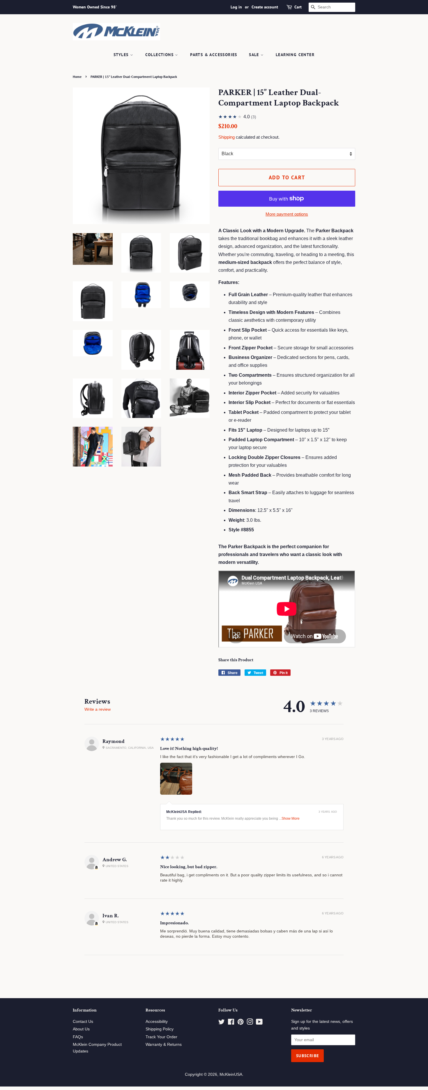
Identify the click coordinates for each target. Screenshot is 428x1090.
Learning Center (295, 54)
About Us (81, 1029)
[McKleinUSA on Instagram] (250, 1023)
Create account (265, 7)
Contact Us (83, 1021)
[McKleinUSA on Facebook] (231, 1023)
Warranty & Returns (164, 1044)
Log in (236, 7)
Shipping (226, 137)
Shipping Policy (160, 1029)
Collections (160, 54)
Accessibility (157, 1021)
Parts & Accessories (213, 54)
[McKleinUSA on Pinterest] (240, 1023)
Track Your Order (161, 1037)
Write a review (97, 709)
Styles (122, 54)
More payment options (287, 214)
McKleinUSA (231, 1074)
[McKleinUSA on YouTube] (259, 1023)
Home (77, 76)
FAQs (78, 1037)
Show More (291, 818)
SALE (255, 54)
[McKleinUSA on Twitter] (221, 1023)
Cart (298, 7)
